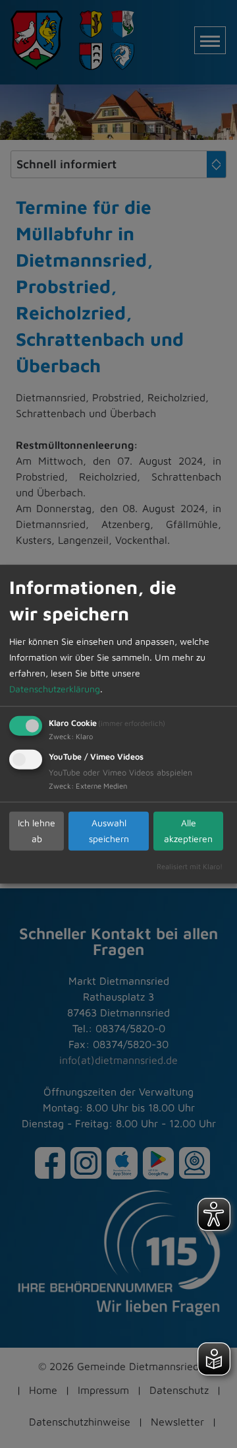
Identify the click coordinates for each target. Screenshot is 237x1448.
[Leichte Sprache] (214, 1358)
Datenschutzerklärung (54, 688)
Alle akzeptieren (188, 830)
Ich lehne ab (36, 830)
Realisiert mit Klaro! (190, 865)
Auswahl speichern (109, 830)
